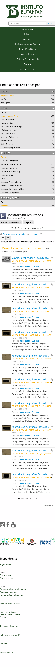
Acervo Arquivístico (8, 592)
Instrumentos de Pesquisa (11, 594)
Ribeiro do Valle (7, 119)
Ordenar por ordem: (31, 241)
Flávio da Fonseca (8, 130)
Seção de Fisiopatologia (11, 164)
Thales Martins (7, 123)
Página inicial (27, 29)
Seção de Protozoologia (11, 171)
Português (5, 102)
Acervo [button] (26, 39)
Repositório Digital (27, 49)
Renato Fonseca (8, 133)
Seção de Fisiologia (9, 167)
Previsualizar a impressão (13, 234)
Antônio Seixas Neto (9, 115)
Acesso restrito (6, 652)
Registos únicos (7, 95)
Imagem (4, 205)
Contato (27, 64)
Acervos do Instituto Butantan (13, 589)
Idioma (4, 91)
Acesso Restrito (27, 69)
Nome (4, 108)
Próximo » (48, 505)
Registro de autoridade (10, 614)
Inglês (3, 99)
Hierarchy (34, 234)
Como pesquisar (7, 578)
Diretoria (4, 178)
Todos (3, 112)
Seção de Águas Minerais (11, 182)
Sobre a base (5, 575)
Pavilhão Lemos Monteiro (12, 185)
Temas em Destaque (27, 54)
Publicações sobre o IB (28, 59)
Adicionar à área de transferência (51, 257)
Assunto (5, 153)
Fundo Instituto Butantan (29, 267)
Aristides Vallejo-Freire (10, 137)
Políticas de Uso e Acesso (27, 44)
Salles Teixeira (7, 144)
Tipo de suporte (10, 198)
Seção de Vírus (7, 175)
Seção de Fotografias (10, 192)
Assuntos (4, 617)
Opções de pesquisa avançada (27, 228)
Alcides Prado (6, 140)
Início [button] (26, 34)
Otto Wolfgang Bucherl (10, 147)
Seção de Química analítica (12, 189)
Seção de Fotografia (9, 160)
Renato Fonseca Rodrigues (12, 126)
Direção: (4, 241)
